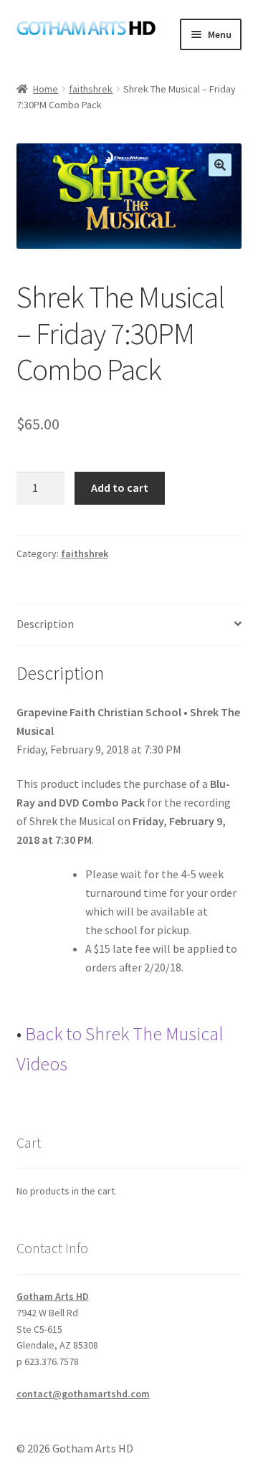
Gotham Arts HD (52, 1296)
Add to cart (119, 487)
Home (45, 88)
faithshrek (91, 88)
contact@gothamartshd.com (83, 1393)
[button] (220, 164)
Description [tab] (45, 624)
